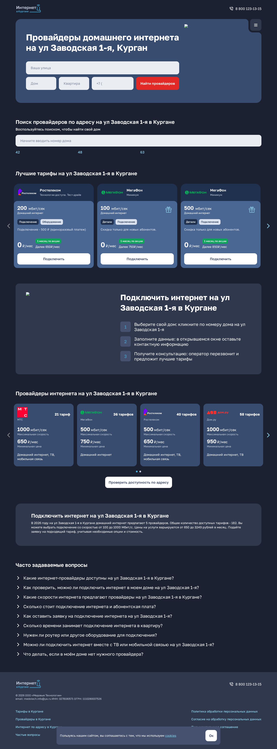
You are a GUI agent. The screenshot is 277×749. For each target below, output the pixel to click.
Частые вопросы (28, 734)
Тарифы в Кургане (29, 711)
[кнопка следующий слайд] (268, 226)
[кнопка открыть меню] (255, 25)
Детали (107, 221)
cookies (170, 735)
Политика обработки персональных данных (224, 711)
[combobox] (102, 68)
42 (18, 152)
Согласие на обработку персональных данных (226, 719)
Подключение (28, 221)
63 (142, 152)
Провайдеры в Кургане (33, 719)
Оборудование (51, 221)
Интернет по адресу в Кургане (39, 727)
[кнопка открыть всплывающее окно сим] (168, 209)
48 (80, 152)
